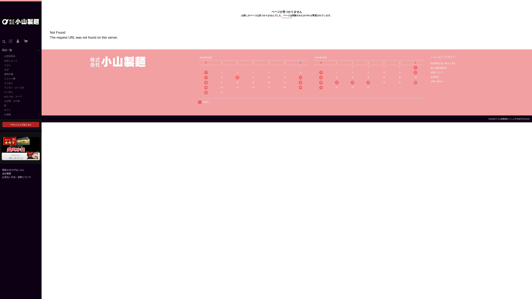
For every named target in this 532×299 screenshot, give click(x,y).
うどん (7, 65)
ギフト (7, 110)
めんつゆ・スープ (13, 96)
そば (6, 69)
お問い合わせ (437, 81)
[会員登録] (10, 41)
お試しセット (10, 61)
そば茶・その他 (12, 101)
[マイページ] (17, 41)
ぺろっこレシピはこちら (20, 124)
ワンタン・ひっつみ (14, 87)
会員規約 (435, 77)
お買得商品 (9, 56)
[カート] (25, 41)
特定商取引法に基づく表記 (443, 63)
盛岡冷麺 (8, 74)
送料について (437, 72)
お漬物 (7, 114)
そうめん (8, 83)
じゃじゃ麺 (9, 78)
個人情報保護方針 (439, 68)
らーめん (8, 92)
